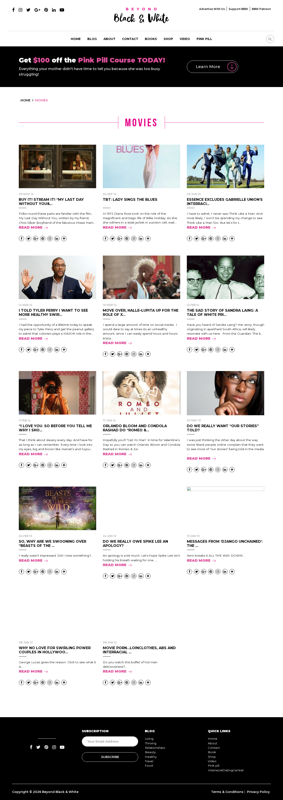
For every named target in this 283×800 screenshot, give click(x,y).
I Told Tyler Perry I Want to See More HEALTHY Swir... (53, 312)
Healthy (151, 756)
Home (76, 39)
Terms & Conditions (227, 792)
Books (151, 39)
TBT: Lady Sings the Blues (130, 199)
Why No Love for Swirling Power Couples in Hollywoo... (55, 650)
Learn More (208, 66)
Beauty (150, 752)
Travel (149, 761)
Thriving (150, 743)
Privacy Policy (258, 792)
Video (185, 39)
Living (149, 738)
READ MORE (30, 227)
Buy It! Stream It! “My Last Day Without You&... (51, 201)
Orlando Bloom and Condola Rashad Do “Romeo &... (135, 428)
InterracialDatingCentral (225, 770)
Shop (168, 39)
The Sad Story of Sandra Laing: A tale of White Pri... (222, 312)
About (109, 39)
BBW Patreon (261, 9)
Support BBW (238, 9)
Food (149, 765)
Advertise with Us (212, 9)
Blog (92, 39)
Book (212, 752)
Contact (130, 39)
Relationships (155, 747)
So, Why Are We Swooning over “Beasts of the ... (52, 543)
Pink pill (204, 39)
